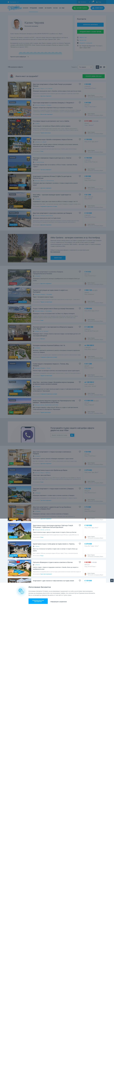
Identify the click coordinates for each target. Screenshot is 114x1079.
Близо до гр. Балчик (39, 529)
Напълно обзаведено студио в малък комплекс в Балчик (53, 562)
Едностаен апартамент (46, 574)
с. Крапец (37, 546)
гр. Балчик (47, 529)
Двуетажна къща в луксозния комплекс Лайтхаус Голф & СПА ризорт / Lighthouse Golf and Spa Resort (53, 526)
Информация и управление (59, 601)
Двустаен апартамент (45, 518)
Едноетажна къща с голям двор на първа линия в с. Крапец (54, 544)
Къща (41, 537)
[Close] (112, 580)
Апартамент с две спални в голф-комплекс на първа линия (53, 581)
